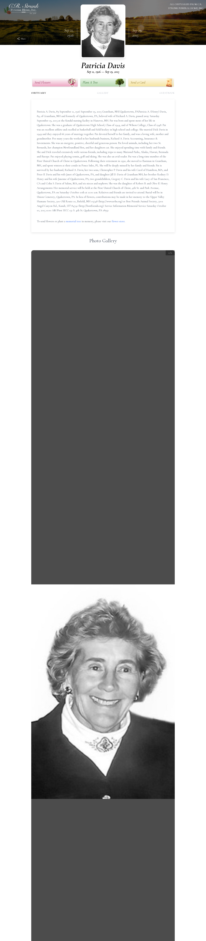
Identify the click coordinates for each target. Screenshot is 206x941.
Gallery (103, 92)
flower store (118, 221)
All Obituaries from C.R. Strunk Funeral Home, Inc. (185, 6)
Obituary (38, 92)
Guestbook (167, 92)
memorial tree (73, 221)
